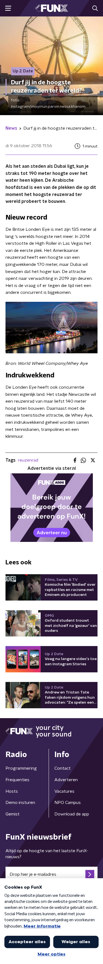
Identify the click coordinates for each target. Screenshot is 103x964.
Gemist (12, 814)
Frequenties (17, 780)
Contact (62, 768)
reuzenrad (28, 460)
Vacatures (64, 791)
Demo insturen (20, 802)
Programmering (21, 768)
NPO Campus (67, 802)
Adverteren (66, 780)
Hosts (11, 791)
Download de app (71, 814)
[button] (8, 8)
